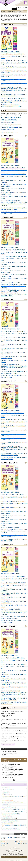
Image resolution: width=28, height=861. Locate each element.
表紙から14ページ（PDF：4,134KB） (10, 104)
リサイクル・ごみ (10, 837)
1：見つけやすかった (8, 770)
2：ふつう (14, 765)
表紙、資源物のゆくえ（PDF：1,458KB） (10, 410)
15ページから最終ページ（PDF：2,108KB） (12, 106)
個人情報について (4, 843)
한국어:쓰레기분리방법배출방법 (8, 122)
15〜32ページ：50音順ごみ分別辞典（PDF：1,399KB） (13, 98)
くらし (5, 837)
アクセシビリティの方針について (21, 843)
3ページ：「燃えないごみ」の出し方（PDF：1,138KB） (13, 419)
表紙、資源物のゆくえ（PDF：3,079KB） (10, 247)
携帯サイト (3, 845)
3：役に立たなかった (8, 767)
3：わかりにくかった (8, 777)
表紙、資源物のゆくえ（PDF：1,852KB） (10, 165)
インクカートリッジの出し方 (9, 806)
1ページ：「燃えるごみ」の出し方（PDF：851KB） (12, 494)
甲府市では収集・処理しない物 (10, 818)
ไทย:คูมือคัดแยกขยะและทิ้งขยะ (7, 129)
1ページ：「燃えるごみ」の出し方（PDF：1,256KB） (13, 167)
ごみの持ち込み (6, 791)
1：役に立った (6, 765)
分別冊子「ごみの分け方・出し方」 (11, 820)
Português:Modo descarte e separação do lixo (11, 127)
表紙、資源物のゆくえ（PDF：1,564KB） (10, 51)
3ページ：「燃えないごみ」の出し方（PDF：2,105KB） (13, 174)
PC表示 (7, 834)
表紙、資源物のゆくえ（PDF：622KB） (10, 655)
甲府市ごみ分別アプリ (8, 822)
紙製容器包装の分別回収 (8, 789)
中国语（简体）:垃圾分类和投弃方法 (9, 119)
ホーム (2, 837)
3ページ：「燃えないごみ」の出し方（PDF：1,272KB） (13, 60)
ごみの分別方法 (6, 787)
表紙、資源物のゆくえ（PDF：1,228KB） (10, 492)
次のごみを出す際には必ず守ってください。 (13, 802)
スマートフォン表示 (20, 834)
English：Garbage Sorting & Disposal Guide (11, 117)
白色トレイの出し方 (7, 816)
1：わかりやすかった (8, 775)
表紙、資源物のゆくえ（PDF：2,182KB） (10, 573)
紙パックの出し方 (7, 804)
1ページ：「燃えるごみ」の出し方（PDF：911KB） (12, 413)
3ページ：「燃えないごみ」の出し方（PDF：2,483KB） (13, 256)
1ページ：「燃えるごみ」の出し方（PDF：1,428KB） (13, 331)
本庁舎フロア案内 (7, 856)
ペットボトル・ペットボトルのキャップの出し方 (14, 811)
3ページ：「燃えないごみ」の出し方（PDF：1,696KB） (13, 582)
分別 (3, 784)
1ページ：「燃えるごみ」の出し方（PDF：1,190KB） (13, 54)
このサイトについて (18, 841)
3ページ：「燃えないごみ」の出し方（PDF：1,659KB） (13, 337)
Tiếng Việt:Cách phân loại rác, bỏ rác (9, 132)
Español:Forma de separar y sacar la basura (11, 124)
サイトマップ (3, 841)
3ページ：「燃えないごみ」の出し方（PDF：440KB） (13, 664)
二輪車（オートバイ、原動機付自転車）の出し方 (14, 809)
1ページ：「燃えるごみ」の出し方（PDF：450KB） (12, 657)
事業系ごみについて (7, 794)
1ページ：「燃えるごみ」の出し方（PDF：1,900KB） (13, 249)
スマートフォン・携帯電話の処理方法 (11, 813)
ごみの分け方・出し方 (8, 800)
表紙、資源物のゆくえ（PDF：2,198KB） (10, 329)
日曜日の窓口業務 (21, 856)
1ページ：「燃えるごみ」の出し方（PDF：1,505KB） (13, 576)
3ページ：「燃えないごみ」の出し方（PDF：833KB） (13, 501)
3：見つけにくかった (8, 772)
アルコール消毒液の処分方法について (11, 828)
